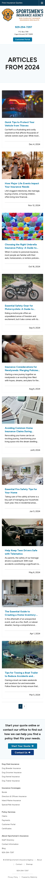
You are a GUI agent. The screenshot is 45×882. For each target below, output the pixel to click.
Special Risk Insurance (11, 805)
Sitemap (29, 864)
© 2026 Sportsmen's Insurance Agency (18, 860)
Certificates (7, 829)
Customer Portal (22, 39)
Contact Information (10, 844)
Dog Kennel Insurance (11, 777)
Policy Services (8, 812)
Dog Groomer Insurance (11, 772)
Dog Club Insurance (10, 764)
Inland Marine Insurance (11, 800)
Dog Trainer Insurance (11, 781)
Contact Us (21, 752)
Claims (4, 816)
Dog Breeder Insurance (11, 768)
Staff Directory (8, 840)
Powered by (29, 877)
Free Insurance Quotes (12, 3)
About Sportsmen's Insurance (15, 836)
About (39, 860)
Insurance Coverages (11, 788)
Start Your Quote (21, 746)
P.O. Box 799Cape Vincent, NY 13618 (23, 33)
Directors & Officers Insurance (14, 796)
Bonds (4, 792)
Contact (19, 864)
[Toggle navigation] (42, 3)
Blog (4, 848)
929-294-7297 (23, 27)
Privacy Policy (13, 877)
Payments (6, 820)
